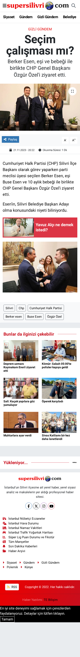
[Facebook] (28, 506)
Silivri (9, 308)
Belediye (69, 17)
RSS (14, 587)
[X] (36, 506)
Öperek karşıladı (52, 401)
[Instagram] (43, 506)
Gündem (25, 17)
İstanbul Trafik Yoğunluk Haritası (30, 532)
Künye (29, 567)
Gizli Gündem (47, 17)
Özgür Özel (54, 316)
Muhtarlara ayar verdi (17, 435)
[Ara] (73, 5)
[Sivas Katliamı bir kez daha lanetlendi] (59, 422)
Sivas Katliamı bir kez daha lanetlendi (56, 437)
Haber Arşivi (16, 551)
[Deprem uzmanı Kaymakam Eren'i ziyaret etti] (20, 350)
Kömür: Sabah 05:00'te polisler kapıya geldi (56, 365)
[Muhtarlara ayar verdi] (20, 422)
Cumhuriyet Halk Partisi (46, 308)
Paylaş (12, 139)
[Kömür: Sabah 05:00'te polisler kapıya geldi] (59, 350)
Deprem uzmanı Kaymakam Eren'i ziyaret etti (19, 367)
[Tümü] (75, 462)
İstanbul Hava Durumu (23, 523)
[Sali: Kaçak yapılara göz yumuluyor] (20, 388)
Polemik (12, 567)
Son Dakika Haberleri (22, 546)
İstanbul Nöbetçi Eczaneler (26, 518)
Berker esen (14, 316)
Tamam (7, 619)
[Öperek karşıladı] (59, 388)
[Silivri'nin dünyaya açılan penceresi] (38, 5)
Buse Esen (34, 316)
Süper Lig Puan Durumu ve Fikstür (31, 537)
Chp (21, 308)
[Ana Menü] (5, 6)
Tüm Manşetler (18, 542)
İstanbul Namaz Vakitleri (25, 528)
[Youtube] (51, 506)
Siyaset (9, 17)
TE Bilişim (51, 600)
